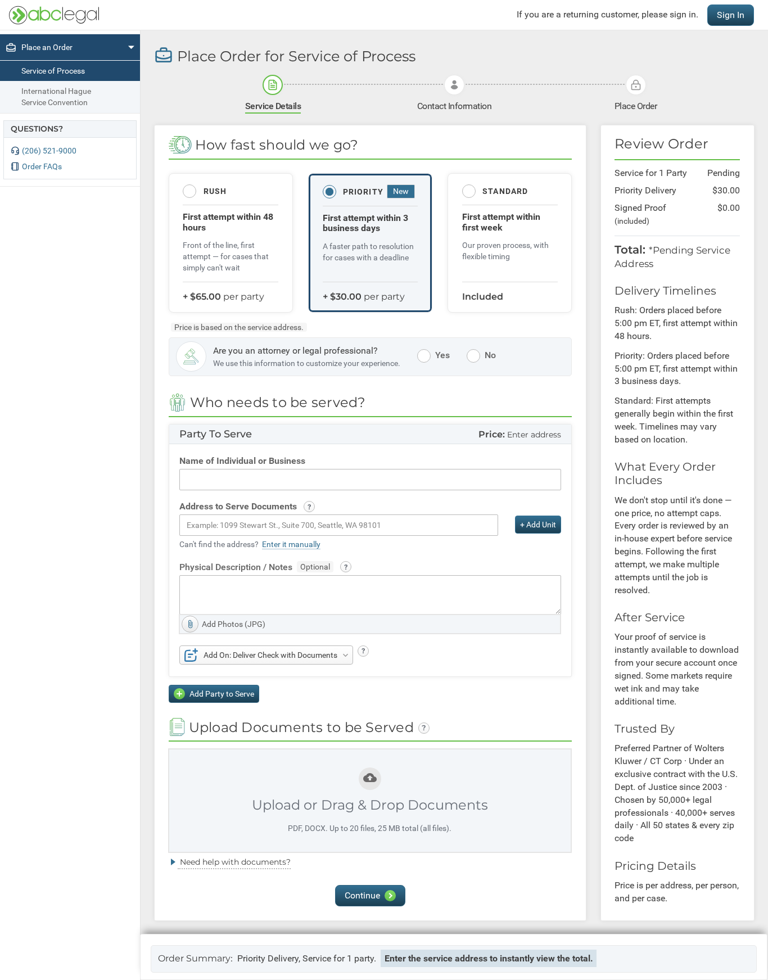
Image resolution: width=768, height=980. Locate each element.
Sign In (730, 15)
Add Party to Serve (221, 693)
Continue (362, 895)
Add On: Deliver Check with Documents (270, 655)
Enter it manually (291, 544)
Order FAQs (42, 166)
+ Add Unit (538, 524)
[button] (309, 506)
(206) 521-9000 (49, 150)
